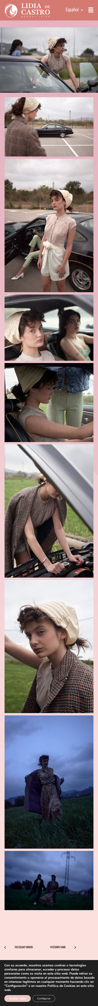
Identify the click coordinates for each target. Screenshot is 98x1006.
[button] (74, 10)
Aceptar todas (17, 998)
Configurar (44, 998)
